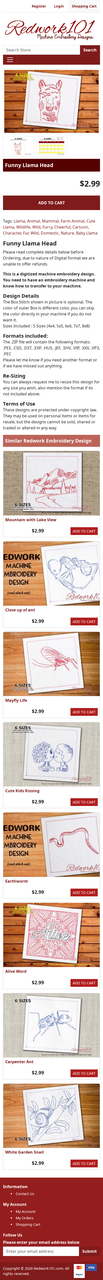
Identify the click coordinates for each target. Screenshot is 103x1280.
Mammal (50, 221)
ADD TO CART (51, 203)
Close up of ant (20, 610)
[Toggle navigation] (10, 60)
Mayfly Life (16, 700)
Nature (67, 233)
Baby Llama (87, 233)
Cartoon (80, 227)
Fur (25, 233)
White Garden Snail (24, 1152)
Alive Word (15, 971)
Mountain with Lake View (30, 519)
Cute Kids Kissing (22, 790)
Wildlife (23, 227)
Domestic (50, 233)
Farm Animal (72, 221)
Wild (36, 227)
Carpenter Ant (19, 1061)
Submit (89, 1251)
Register (39, 6)
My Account (26, 1211)
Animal (33, 221)
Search (90, 50)
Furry (47, 227)
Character (12, 233)
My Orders (25, 1218)
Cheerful (62, 227)
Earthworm (16, 881)
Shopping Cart (84, 6)
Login (59, 6)
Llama (19, 221)
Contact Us (25, 1193)
